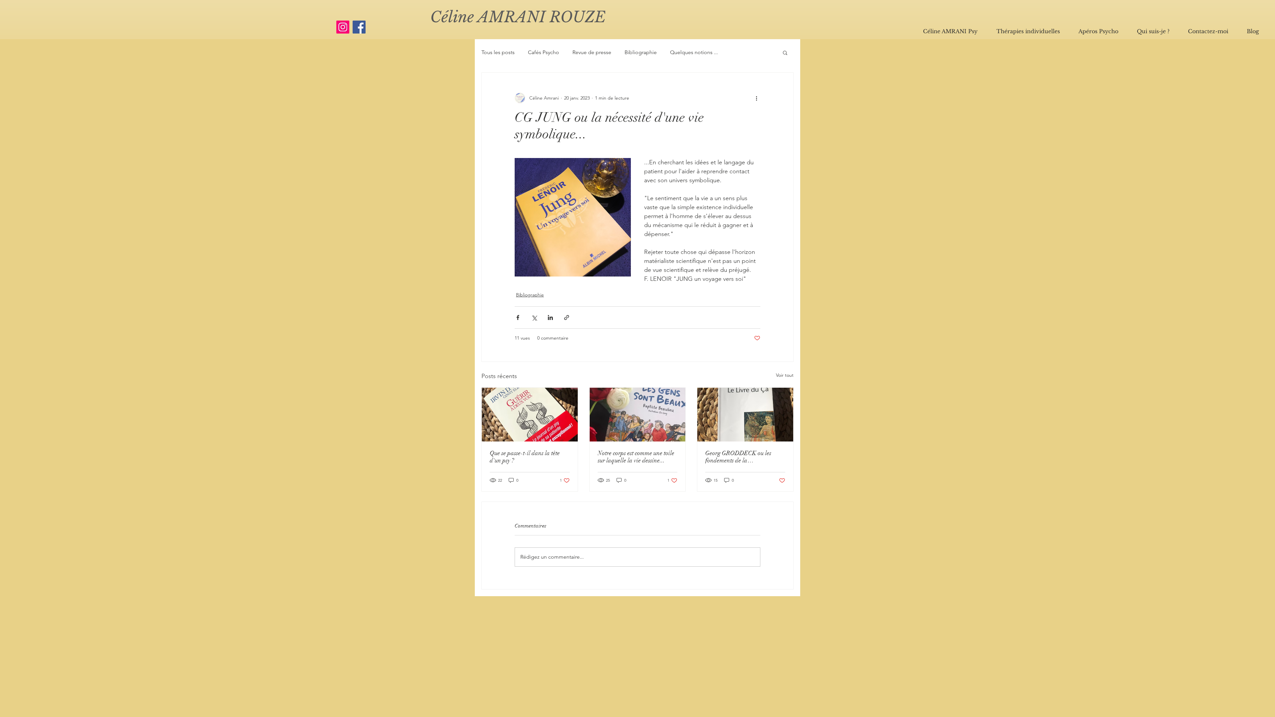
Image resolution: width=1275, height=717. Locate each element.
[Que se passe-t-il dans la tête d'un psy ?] (530, 414)
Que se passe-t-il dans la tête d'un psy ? (525, 456)
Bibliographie (641, 52)
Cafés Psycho (543, 52)
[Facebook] (359, 27)
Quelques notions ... (694, 52)
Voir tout (785, 375)
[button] (785, 52)
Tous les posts (498, 52)
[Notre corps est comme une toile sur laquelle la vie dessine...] (638, 414)
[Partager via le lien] (566, 317)
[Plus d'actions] (756, 98)
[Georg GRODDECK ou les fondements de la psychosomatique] (745, 414)
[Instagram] (342, 27)
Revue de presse (591, 52)
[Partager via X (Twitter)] (534, 317)
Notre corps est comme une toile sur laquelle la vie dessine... (636, 456)
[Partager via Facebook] (518, 317)
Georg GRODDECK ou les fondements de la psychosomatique (738, 456)
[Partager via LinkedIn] (550, 317)
